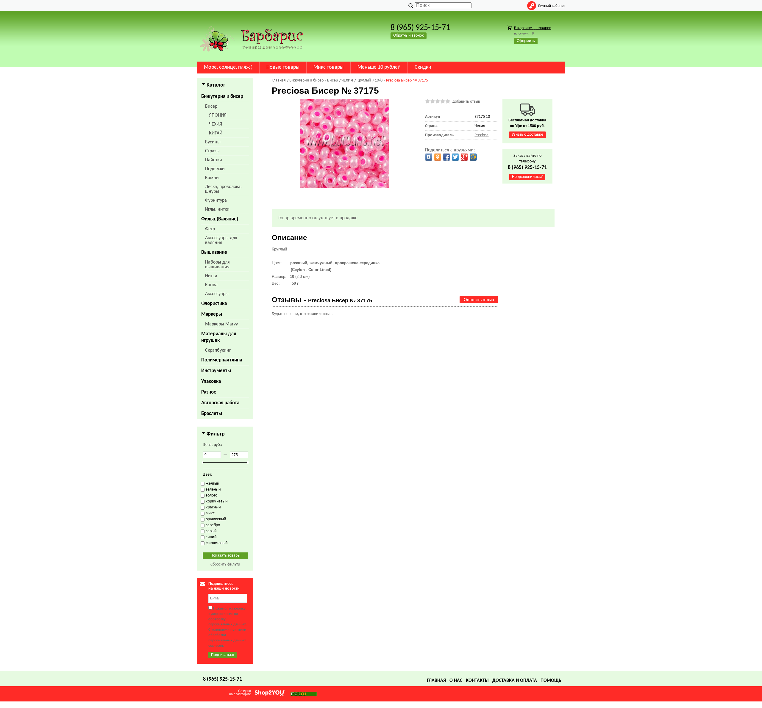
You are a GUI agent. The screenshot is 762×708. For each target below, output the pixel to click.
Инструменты (216, 370)
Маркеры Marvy (221, 324)
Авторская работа (220, 402)
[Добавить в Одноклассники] (437, 157)
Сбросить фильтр (225, 564)
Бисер (211, 106)
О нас (455, 680)
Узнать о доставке (527, 134)
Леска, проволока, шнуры (223, 189)
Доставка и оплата (514, 680)
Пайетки (213, 160)
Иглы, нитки (217, 209)
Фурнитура (216, 200)
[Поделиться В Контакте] (428, 157)
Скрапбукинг (218, 350)
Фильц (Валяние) (219, 219)
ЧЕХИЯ (215, 124)
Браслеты (211, 413)
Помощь (551, 680)
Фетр (210, 229)
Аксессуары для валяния (221, 240)
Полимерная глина (221, 360)
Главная (436, 680)
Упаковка (211, 381)
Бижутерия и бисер (222, 96)
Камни (212, 178)
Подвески (215, 169)
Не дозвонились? (527, 177)
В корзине (532, 28)
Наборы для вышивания (217, 265)
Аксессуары (217, 294)
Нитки (211, 276)
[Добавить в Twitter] (455, 157)
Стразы (212, 151)
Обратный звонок (408, 35)
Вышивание (214, 252)
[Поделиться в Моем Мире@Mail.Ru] (473, 157)
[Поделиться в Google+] (464, 157)
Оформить (526, 41)
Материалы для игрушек (218, 337)
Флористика (214, 303)
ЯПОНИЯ (218, 115)
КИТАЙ (215, 133)
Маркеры (211, 314)
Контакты (477, 680)
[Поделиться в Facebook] (446, 157)
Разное (208, 392)
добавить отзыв (466, 101)
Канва (211, 285)
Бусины (213, 142)
